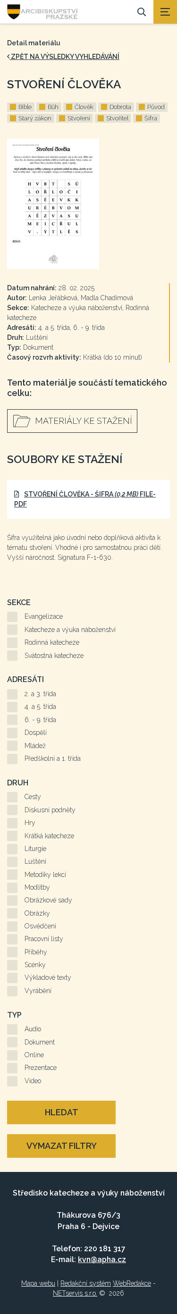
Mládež (35, 746)
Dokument (40, 1042)
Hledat (61, 1112)
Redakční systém (85, 1283)
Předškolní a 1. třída (53, 758)
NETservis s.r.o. (75, 1293)
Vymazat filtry (61, 1146)
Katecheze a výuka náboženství (70, 629)
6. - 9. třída (40, 720)
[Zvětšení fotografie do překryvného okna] (88, 204)
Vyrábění (38, 990)
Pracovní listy (44, 939)
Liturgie (35, 848)
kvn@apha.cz (102, 1259)
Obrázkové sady (48, 900)
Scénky (35, 965)
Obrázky (37, 913)
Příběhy (36, 952)
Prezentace (41, 1067)
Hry (30, 822)
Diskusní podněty (50, 810)
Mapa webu (38, 1283)
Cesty (33, 796)
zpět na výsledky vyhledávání (64, 56)
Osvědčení (40, 926)
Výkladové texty (48, 977)
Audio (33, 1029)
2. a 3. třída (40, 694)
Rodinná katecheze (52, 642)
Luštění (35, 861)
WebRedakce (132, 1283)
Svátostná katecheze (54, 655)
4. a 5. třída (40, 706)
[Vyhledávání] (141, 12)
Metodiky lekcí (45, 874)
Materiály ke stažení (83, 421)
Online (34, 1055)
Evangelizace (44, 616)
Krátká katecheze (49, 836)
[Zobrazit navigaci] (165, 12)
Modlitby (37, 887)
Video (33, 1081)
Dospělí (36, 732)
